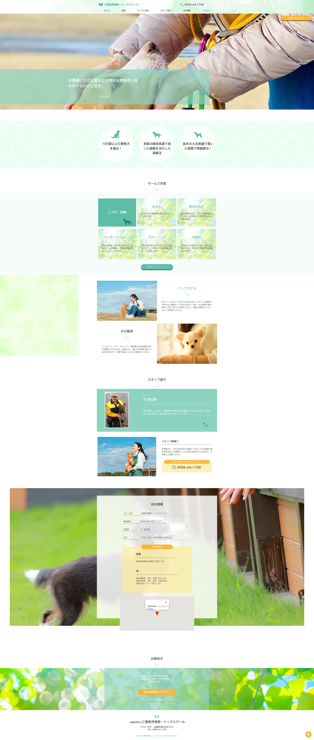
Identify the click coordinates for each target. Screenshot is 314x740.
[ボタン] (308, 734)
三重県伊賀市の (157, 722)
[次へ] (300, 61)
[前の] (13, 61)
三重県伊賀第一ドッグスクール (121, 4)
